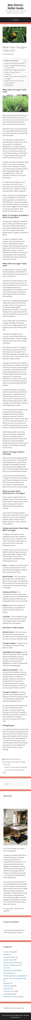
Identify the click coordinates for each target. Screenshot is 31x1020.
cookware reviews (9, 957)
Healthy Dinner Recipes (11, 970)
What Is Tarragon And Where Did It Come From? (15, 67)
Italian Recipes (8, 973)
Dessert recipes (8, 960)
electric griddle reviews (11, 962)
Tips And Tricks (8, 991)
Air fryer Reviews (9, 952)
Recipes (6, 983)
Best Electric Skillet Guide (16, 6)
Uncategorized (8, 994)
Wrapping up (9, 85)
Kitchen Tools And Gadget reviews (14, 978)
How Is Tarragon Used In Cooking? (12, 73)
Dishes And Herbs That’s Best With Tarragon (14, 82)
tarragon (8, 762)
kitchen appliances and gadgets (14, 976)
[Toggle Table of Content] (25, 60)
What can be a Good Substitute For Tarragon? (16, 77)
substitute (6, 989)
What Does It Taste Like (12, 759)
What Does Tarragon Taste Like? (15, 63)
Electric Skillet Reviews (11, 965)
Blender (6, 954)
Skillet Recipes (8, 986)
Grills (5, 968)
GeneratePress (15, 1017)
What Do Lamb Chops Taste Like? (16, 767)
